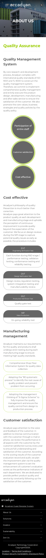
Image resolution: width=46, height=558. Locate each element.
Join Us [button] (6, 538)
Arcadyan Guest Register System (19, 506)
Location (6, 551)
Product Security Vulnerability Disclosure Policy (23, 554)
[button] (23, 512)
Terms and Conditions (21, 551)
